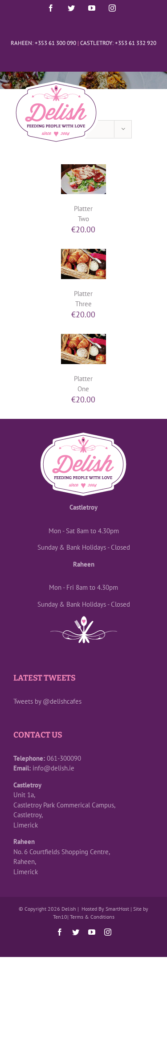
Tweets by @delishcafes (47, 701)
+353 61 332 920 (135, 43)
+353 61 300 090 (55, 43)
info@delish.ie (53, 768)
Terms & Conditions (92, 916)
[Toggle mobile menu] (149, 114)
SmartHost (117, 908)
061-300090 (64, 758)
